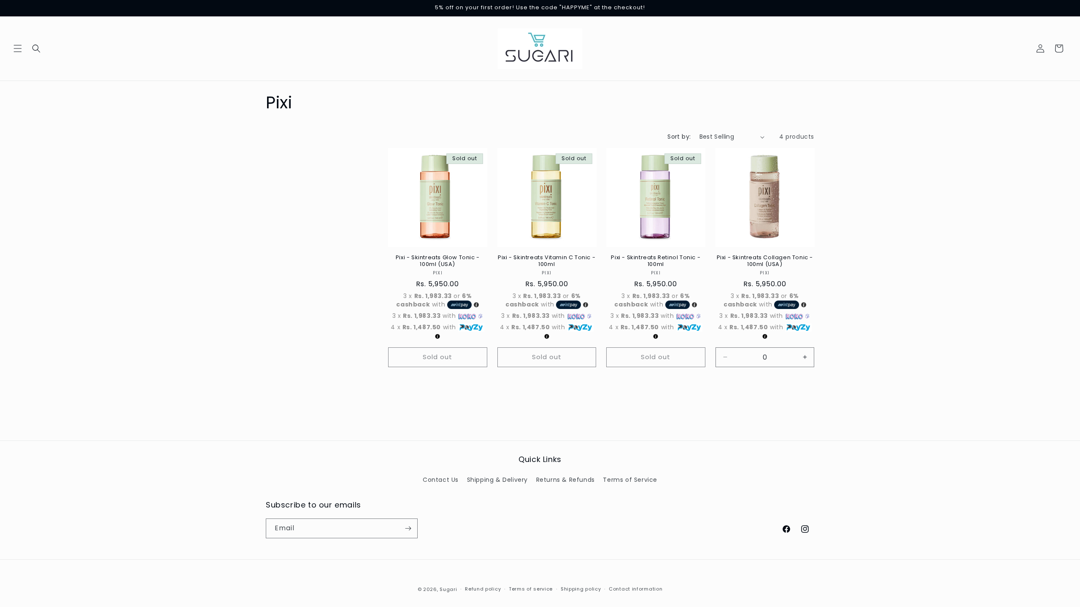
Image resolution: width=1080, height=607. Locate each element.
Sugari (448, 589)
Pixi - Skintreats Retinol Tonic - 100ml (655, 261)
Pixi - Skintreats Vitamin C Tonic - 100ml (546, 261)
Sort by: (679, 136)
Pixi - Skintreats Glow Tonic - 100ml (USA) (438, 261)
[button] (17, 48)
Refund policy (483, 589)
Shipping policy (581, 589)
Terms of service (531, 589)
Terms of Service (630, 479)
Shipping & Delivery (497, 479)
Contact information (635, 589)
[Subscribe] (408, 528)
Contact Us (441, 479)
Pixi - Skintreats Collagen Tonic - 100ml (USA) (765, 261)
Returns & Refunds (565, 479)
